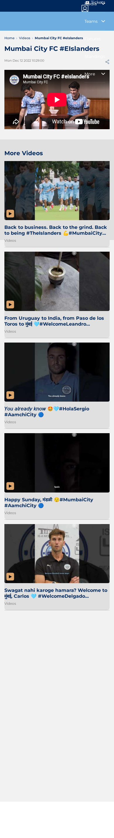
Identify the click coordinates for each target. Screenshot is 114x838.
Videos (10, 240)
